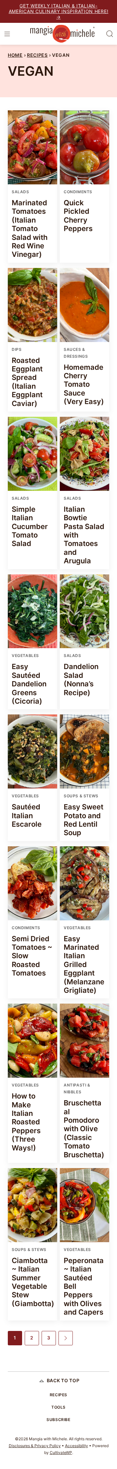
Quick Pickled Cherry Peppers (78, 215)
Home (15, 55)
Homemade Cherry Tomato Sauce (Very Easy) (84, 384)
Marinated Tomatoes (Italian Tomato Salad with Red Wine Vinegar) (29, 228)
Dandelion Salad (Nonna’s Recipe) (81, 679)
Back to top (63, 1380)
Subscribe (58, 1419)
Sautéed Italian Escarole (27, 815)
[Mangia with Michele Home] (62, 34)
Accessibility (76, 1445)
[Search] (110, 34)
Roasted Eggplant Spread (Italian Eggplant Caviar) (27, 382)
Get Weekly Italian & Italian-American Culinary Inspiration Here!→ (59, 11)
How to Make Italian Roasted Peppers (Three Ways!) (26, 1122)
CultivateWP (61, 1452)
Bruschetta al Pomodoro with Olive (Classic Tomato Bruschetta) (84, 1129)
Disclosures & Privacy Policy (35, 1445)
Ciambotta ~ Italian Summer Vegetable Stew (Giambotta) (33, 1282)
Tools (58, 1407)
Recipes (37, 55)
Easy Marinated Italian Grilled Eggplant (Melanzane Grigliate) (84, 964)
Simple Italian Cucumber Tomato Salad (30, 526)
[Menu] (7, 34)
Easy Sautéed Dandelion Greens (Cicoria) (29, 683)
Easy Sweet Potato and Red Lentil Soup (83, 820)
